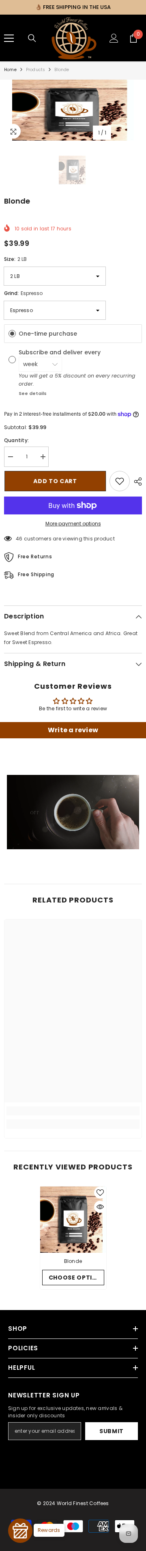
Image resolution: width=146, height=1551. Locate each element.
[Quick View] (100, 1207)
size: (15, 259)
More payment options (73, 523)
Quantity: (16, 440)
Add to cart (55, 481)
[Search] (32, 38)
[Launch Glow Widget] (20, 1530)
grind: (23, 293)
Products (35, 70)
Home (10, 70)
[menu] (9, 38)
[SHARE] (136, 481)
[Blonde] (73, 1220)
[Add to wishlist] (120, 481)
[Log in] (114, 38)
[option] (73, 110)
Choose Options (76, 1277)
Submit (111, 1431)
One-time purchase (48, 334)
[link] (73, 1110)
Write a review (73, 730)
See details (33, 393)
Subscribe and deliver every (60, 352)
